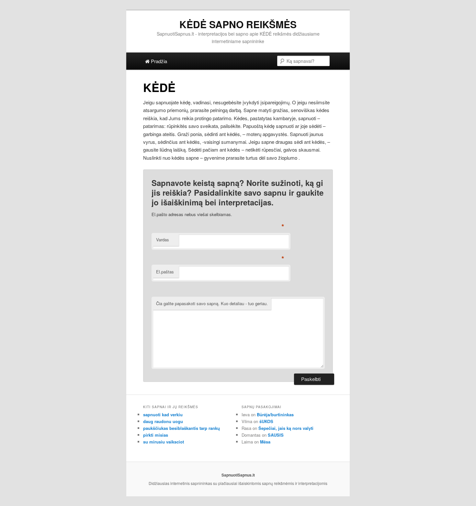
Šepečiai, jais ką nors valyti (285, 428)
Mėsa (265, 442)
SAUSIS (276, 435)
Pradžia (158, 61)
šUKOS (266, 421)
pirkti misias (155, 435)
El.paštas (165, 272)
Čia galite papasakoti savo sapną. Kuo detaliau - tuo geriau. (212, 303)
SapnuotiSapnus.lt (238, 475)
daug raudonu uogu (163, 421)
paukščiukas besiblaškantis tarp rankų (181, 428)
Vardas (162, 239)
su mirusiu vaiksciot (163, 442)
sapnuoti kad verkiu (163, 414)
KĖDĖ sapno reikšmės (238, 24)
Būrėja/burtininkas (275, 414)
